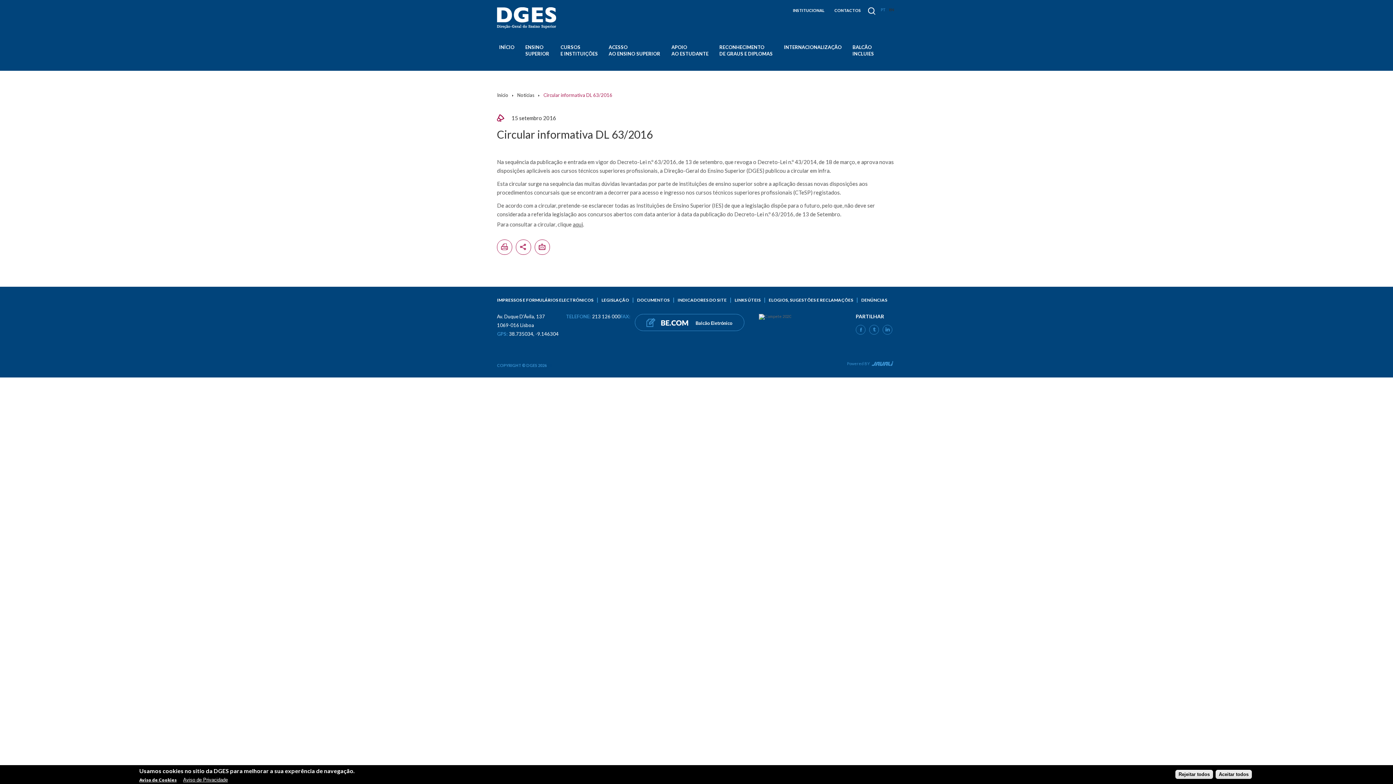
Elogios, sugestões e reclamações (811, 300)
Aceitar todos (1234, 774)
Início (506, 47)
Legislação (615, 300)
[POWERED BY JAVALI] (881, 364)
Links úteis (748, 300)
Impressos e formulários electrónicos (545, 300)
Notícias (525, 95)
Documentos (653, 300)
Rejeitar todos (1194, 774)
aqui (578, 224)
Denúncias (874, 300)
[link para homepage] (528, 18)
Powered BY (858, 363)
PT (883, 9)
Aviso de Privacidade (205, 779)
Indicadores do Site (702, 300)
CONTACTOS (847, 10)
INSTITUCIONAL (809, 10)
